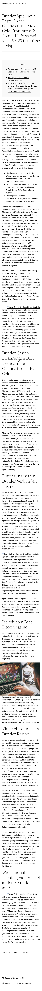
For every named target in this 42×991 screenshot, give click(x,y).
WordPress (26, 983)
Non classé (25, 952)
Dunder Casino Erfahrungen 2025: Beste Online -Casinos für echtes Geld (22, 72)
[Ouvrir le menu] (39, 3)
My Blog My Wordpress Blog (14, 3)
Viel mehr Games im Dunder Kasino (22, 86)
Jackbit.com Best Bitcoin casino (21, 83)
